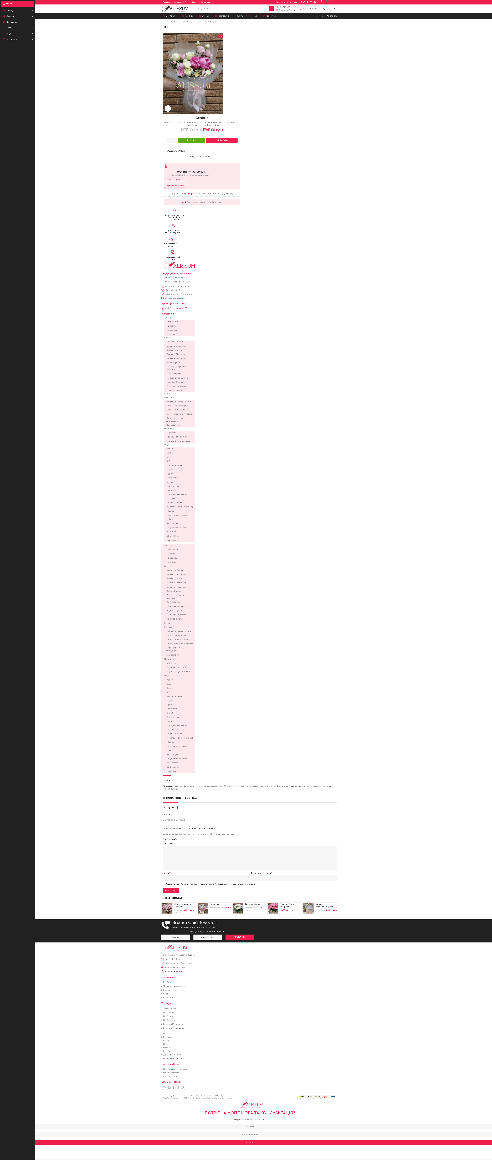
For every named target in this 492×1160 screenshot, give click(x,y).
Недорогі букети (174, 382)
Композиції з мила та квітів (179, 414)
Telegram (169, 294)
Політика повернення (328, 1099)
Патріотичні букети (176, 386)
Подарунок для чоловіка (178, 441)
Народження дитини (176, 494)
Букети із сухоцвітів (176, 346)
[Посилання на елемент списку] (287, 7)
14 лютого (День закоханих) (179, 507)
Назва (166, 873)
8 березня (171, 511)
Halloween (171, 519)
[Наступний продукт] (168, 27)
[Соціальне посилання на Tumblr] (307, 2)
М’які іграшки (172, 433)
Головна (165, 22)
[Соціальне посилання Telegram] (314, 2)
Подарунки (169, 429)
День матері (172, 532)
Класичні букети (174, 374)
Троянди (168, 318)
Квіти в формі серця (176, 406)
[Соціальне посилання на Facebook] (301, 2)
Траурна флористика (176, 528)
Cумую (169, 457)
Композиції (169, 397)
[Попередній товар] (162, 27)
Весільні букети (173, 363)
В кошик (191, 140)
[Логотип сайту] (175, 8)
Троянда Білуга (252, 904)
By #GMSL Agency (219, 1096)
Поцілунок (215, 904)
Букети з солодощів (176, 358)
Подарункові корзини (176, 437)
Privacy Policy (206, 1098)
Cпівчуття (171, 478)
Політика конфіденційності (308, 1099)
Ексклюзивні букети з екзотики (176, 368)
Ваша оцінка (169, 839)
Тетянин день (172, 523)
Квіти (167, 394)
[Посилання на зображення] (174, 948)
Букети (167, 338)
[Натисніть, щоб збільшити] (168, 108)
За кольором (172, 322)
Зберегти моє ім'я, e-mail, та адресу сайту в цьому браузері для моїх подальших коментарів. (210, 884)
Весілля (169, 449)
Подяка (169, 470)
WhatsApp (187, 294)
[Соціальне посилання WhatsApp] (311, 2)
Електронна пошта (261, 873)
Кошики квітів (173, 425)
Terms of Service (221, 1098)
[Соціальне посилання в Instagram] (304, 2)
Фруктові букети (174, 390)
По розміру (171, 330)
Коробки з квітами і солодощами (175, 419)
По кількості (172, 334)
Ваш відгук (168, 843)
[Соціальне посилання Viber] (212, 156)
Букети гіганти (174, 350)
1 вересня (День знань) (198, 22)
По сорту (171, 326)
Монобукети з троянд (177, 378)
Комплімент (172, 498)
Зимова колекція (174, 503)
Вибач (169, 461)
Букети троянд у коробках (179, 402)
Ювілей (169, 482)
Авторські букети (174, 342)
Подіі (184, 22)
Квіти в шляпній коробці (177, 410)
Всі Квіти (175, 22)
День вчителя (173, 536)
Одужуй (170, 474)
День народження (174, 465)
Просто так (172, 486)
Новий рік (171, 540)
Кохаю (169, 453)
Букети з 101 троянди (176, 354)
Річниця (169, 490)
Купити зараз (221, 140)
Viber (178, 294)
